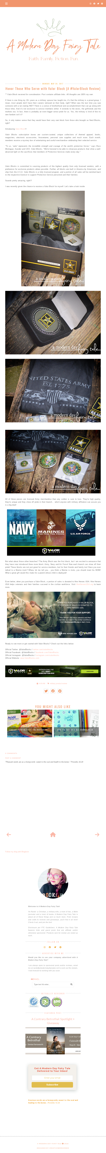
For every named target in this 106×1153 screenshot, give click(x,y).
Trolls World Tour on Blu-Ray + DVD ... (76, 730)
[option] (29, 723)
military (52, 683)
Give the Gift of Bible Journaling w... (29, 730)
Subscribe (52, 1084)
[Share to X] (46, 691)
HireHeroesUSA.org (84, 584)
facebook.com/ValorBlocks (47, 652)
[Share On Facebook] (53, 691)
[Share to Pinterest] (60, 691)
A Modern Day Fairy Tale (49, 1143)
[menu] (6, 3)
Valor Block (20, 129)
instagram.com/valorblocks (47, 655)
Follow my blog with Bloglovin (17, 852)
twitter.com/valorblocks (43, 649)
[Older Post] (97, 834)
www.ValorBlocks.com (29, 658)
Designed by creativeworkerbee (53, 1148)
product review (61, 683)
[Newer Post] (8, 834)
